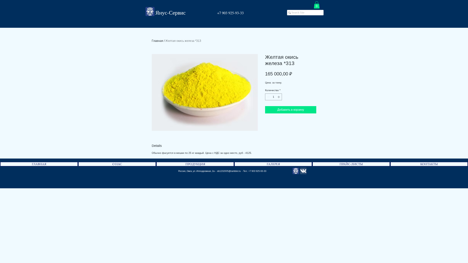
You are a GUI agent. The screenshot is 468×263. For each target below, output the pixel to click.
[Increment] (279, 97)
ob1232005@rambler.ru (229, 171)
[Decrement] (268, 97)
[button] (317, 4)
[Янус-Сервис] (295, 171)
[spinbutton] (273, 97)
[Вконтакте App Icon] (303, 171)
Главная (157, 40)
